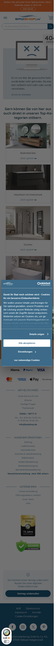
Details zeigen (36, 334)
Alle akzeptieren (27, 343)
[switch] (6, 641)
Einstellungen (25, 351)
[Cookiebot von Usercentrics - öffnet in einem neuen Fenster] (38, 284)
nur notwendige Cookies (27, 360)
